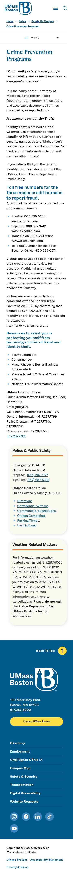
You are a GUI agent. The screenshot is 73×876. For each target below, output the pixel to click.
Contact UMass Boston (36, 721)
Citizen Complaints (31, 515)
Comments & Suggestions (36, 510)
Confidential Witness (32, 506)
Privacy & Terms (17, 867)
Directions (24, 501)
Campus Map (20, 768)
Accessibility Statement (46, 859)
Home (9, 21)
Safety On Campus (42, 21)
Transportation (22, 784)
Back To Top (45, 650)
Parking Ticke (27, 520)
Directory (17, 743)
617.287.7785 (16, 436)
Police (22, 21)
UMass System (16, 859)
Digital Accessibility (25, 793)
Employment (20, 751)
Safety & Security (23, 776)
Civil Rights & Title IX (26, 759)
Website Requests (24, 801)
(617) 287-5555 (38, 479)
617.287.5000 (20, 709)
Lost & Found (27, 525)
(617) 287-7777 (37, 475)
